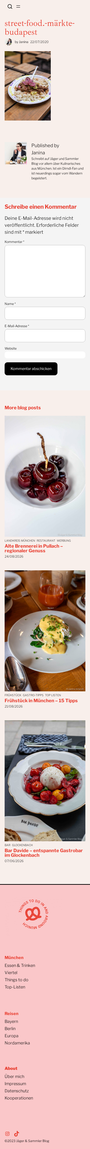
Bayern (11, 1021)
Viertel (11, 972)
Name (10, 304)
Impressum (15, 1083)
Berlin (10, 1028)
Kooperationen (19, 1098)
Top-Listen (15, 986)
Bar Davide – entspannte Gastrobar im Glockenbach (44, 852)
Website (11, 348)
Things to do (16, 979)
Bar (7, 845)
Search (10, 6)
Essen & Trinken (20, 965)
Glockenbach (22, 845)
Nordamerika (17, 1042)
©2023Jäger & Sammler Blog (27, 1141)
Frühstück (13, 695)
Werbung (64, 540)
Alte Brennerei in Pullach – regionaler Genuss (34, 548)
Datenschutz (17, 1090)
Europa (11, 1035)
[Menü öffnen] (18, 6)
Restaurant (46, 540)
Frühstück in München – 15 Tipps (41, 700)
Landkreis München (20, 540)
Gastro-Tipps (33, 695)
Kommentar (14, 242)
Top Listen (53, 695)
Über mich (14, 1076)
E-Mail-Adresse (17, 326)
